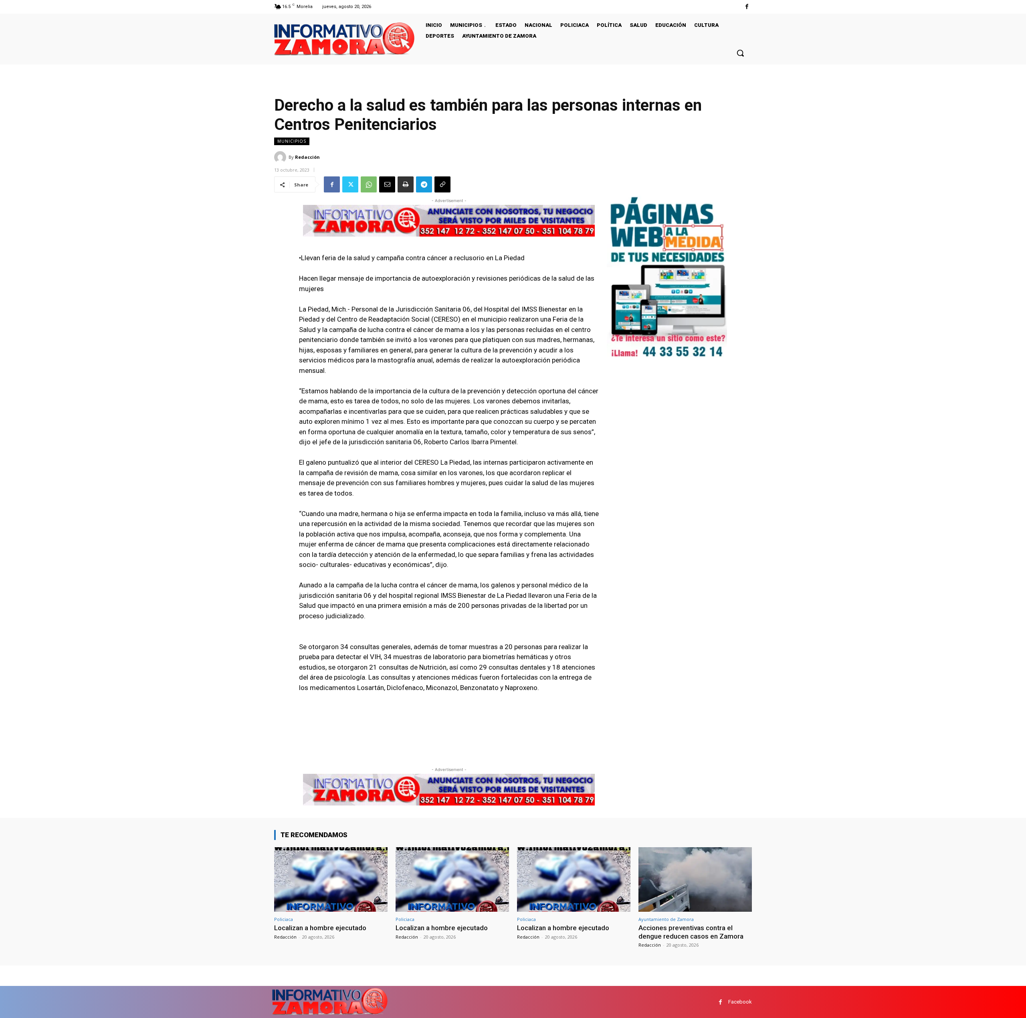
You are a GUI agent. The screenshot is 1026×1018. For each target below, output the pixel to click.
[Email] (387, 184)
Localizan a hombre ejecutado (320, 928)
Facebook (740, 1002)
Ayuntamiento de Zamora (666, 919)
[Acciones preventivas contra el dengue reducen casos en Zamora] (695, 879)
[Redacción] (281, 157)
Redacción (307, 157)
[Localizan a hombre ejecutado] (331, 879)
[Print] (406, 184)
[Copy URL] (442, 184)
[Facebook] (747, 7)
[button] (740, 53)
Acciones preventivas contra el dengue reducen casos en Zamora (690, 932)
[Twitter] (350, 184)
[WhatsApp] (369, 184)
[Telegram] (424, 184)
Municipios (291, 141)
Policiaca (283, 919)
